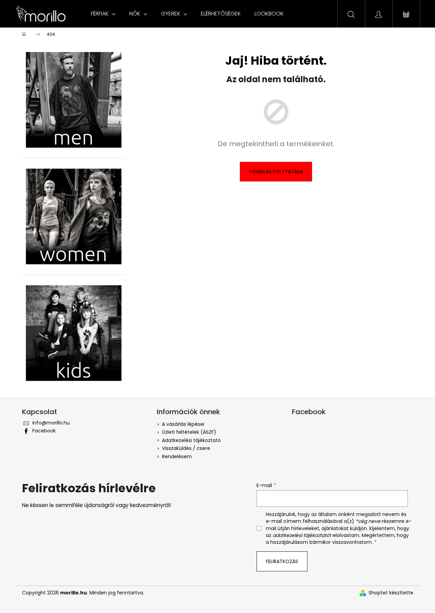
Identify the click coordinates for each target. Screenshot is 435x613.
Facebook (44, 430)
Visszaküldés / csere (186, 448)
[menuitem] (103, 14)
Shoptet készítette (391, 593)
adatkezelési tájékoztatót (302, 535)
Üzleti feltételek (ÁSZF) (189, 432)
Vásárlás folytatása (276, 171)
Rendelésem (177, 456)
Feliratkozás (282, 561)
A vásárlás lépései (183, 424)
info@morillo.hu (51, 422)
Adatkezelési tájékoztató (191, 440)
